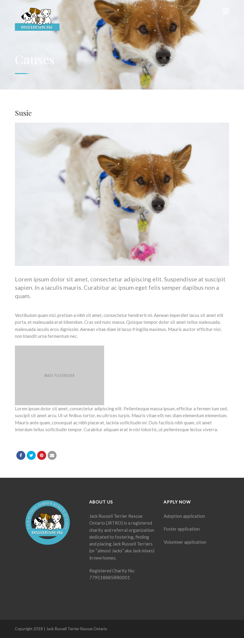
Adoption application (184, 516)
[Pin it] (41, 455)
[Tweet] (31, 455)
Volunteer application (185, 542)
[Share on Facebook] (20, 455)
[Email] (52, 455)
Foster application (182, 528)
